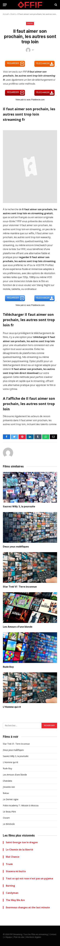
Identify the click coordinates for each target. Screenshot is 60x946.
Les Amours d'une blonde (17, 626)
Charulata (7, 780)
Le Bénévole (9, 824)
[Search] (55, 4)
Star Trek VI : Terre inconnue (20, 586)
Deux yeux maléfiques (16, 546)
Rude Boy (8, 666)
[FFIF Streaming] (30, 5)
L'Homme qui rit (12, 706)
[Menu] (5, 4)
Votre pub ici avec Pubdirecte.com (30, 100)
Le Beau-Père (9, 811)
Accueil (6, 14)
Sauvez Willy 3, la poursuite (19, 506)
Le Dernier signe (10, 799)
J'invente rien (9, 787)
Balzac (6, 793)
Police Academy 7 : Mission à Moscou (21, 805)
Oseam (6, 817)
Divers (13, 14)
